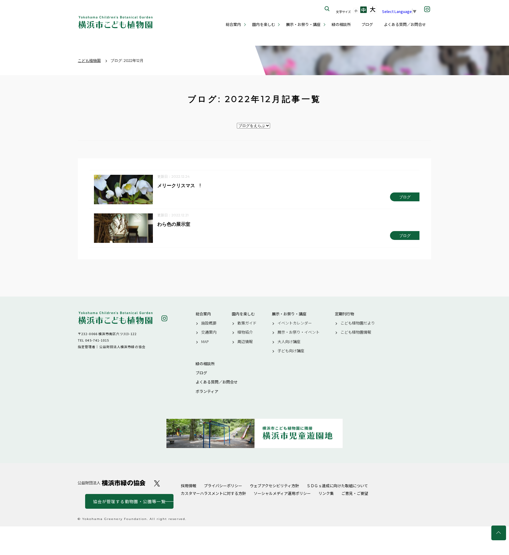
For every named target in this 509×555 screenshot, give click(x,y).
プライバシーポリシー (223, 485)
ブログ (367, 24)
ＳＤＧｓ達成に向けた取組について (337, 485)
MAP (205, 341)
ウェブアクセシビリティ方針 (274, 485)
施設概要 (209, 323)
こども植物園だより (358, 323)
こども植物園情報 (356, 332)
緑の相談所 (341, 24)
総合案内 (233, 24)
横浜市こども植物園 (115, 318)
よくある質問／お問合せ (405, 24)
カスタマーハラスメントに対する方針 (213, 493)
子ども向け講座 (290, 350)
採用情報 (188, 485)
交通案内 (209, 332)
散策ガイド (247, 323)
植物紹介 (245, 332)
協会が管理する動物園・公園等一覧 (129, 501)
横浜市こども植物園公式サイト (115, 22)
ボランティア (207, 391)
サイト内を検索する (327, 8)
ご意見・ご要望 (354, 493)
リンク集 (326, 493)
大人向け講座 (288, 341)
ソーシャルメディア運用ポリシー (282, 493)
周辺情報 (245, 341)
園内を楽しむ (263, 24)
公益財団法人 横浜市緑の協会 (112, 483)
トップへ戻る (498, 533)
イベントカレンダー (294, 323)
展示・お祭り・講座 (303, 24)
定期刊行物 (344, 314)
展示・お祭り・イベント (298, 332)
